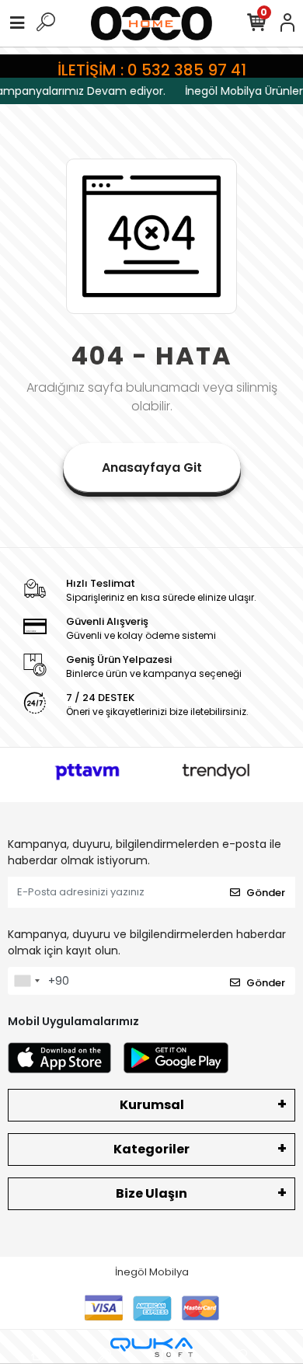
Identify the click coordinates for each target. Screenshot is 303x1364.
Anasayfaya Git (152, 467)
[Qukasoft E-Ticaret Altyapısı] (151, 1347)
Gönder (265, 892)
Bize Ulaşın (151, 1193)
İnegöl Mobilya (152, 1272)
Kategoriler (151, 1149)
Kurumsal (152, 1105)
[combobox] (26, 981)
